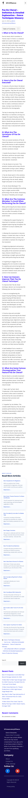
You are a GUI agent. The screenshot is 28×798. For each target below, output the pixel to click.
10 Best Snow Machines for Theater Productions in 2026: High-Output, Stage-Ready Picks (12, 689)
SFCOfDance (11, 3)
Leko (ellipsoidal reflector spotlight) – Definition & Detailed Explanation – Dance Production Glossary (13, 651)
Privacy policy (11, 786)
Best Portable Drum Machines (11, 546)
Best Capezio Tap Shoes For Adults (13, 625)
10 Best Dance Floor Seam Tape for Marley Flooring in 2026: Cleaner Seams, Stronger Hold (13, 704)
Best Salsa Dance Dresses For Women (13, 561)
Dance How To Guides (13, 735)
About (8, 759)
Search (4, 660)
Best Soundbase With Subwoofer (12, 592)
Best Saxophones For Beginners (12, 481)
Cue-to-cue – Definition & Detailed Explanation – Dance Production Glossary (13, 644)
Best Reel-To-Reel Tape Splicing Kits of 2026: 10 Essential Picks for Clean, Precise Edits (13, 696)
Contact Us (9, 761)
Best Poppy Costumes (9, 530)
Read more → (7, 489)
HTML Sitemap (10, 764)
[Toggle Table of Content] (17, 29)
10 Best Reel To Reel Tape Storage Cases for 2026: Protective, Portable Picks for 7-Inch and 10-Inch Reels (14, 682)
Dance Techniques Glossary (12, 640)
